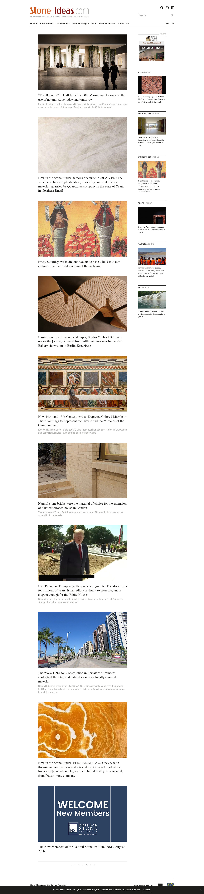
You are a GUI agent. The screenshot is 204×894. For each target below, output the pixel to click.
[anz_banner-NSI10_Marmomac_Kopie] (151, 48)
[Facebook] (161, 7)
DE (173, 23)
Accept (146, 890)
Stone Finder (46, 23)
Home (32, 23)
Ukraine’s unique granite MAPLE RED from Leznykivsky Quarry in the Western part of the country (151, 99)
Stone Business (106, 23)
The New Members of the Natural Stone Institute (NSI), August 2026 (81, 848)
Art (93, 23)
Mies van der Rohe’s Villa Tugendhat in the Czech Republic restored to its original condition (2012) (151, 141)
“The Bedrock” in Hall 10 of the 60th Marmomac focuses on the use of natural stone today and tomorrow (81, 97)
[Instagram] (167, 7)
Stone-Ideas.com (59, 10)
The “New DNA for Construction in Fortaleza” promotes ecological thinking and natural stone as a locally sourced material (77, 676)
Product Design (79, 23)
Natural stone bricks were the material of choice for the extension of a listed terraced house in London (82, 505)
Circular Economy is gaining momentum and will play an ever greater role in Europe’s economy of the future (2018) (151, 271)
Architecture (62, 23)
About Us (122, 23)
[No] (200, 889)
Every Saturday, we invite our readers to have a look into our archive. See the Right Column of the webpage (78, 263)
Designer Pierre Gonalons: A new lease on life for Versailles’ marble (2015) (151, 230)
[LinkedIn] (172, 7)
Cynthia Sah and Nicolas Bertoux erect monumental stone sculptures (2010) (151, 314)
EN (167, 23)
